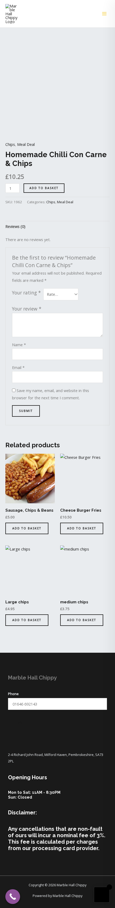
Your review (26, 308)
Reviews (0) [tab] (15, 226)
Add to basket (44, 188)
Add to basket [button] (26, 528)
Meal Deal (26, 144)
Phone (13, 693)
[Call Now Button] (12, 896)
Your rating (26, 292)
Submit (20, 722)
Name (19, 344)
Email (18, 367)
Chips (10, 144)
